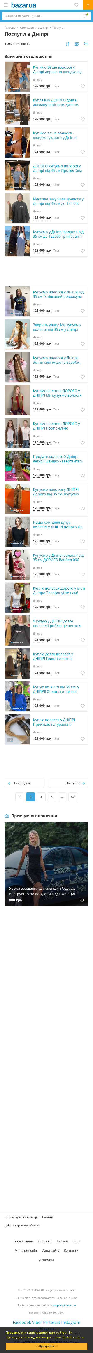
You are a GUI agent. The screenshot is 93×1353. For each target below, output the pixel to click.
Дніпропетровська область (22, 1225)
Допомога (46, 1260)
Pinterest (51, 1322)
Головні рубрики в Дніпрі (21, 1217)
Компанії (44, 1241)
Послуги (47, 1217)
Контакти (71, 1250)
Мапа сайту (50, 1250)
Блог (76, 1241)
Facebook (22, 1322)
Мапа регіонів (26, 1250)
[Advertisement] (46, 965)
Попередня (21, 783)
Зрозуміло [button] (46, 1346)
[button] (85, 1337)
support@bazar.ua (64, 1305)
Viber (37, 1322)
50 (73, 797)
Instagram (70, 1322)
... (62, 797)
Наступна (73, 783)
